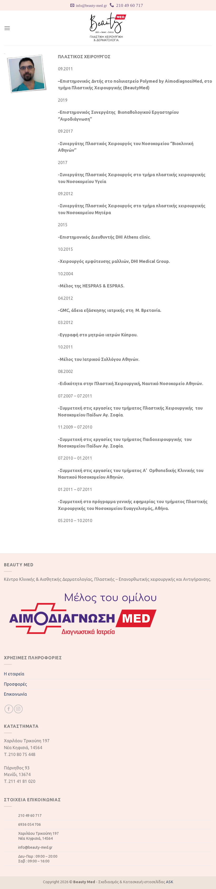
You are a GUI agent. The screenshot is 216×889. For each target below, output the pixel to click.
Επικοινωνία (15, 694)
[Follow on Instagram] (18, 709)
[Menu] (7, 28)
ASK (169, 882)
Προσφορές (15, 684)
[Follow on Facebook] (8, 709)
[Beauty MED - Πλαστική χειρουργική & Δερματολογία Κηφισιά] (108, 28)
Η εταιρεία (14, 673)
